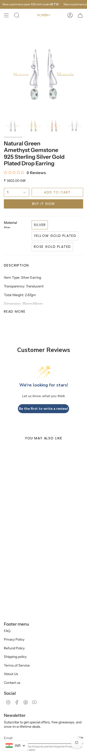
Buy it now (43, 203)
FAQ (7, 631)
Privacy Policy (14, 639)
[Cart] (80, 15)
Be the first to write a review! (43, 408)
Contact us (12, 682)
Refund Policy (14, 648)
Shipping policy (15, 656)
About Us (11, 674)
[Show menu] (6, 15)
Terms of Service (17, 665)
